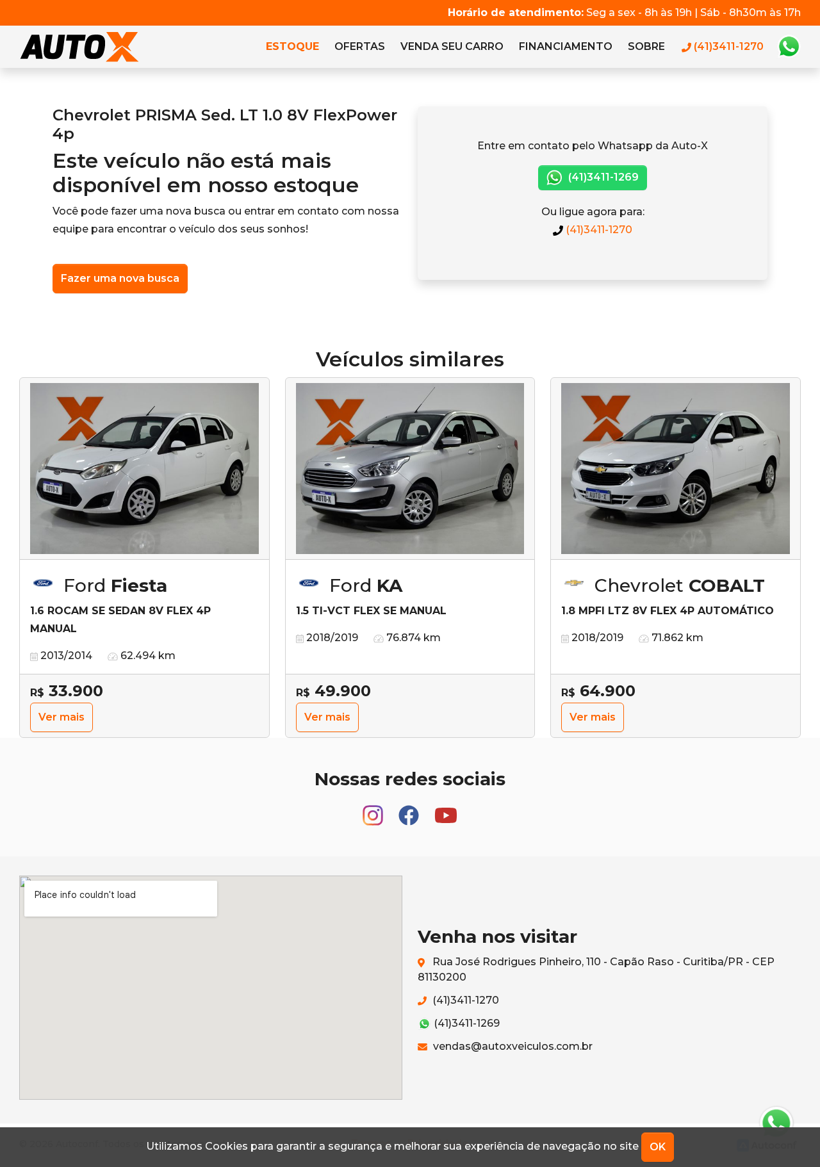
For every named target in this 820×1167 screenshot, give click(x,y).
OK (658, 1147)
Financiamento (565, 46)
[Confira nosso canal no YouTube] (446, 810)
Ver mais (61, 717)
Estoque (292, 46)
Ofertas (359, 46)
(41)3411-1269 (602, 177)
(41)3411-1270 (597, 230)
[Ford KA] (410, 469)
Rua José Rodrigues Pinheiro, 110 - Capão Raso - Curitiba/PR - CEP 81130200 (596, 969)
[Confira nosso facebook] (410, 810)
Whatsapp (788, 47)
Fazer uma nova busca (120, 278)
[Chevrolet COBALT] (675, 469)
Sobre (646, 46)
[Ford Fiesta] (144, 469)
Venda (452, 46)
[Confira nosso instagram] (374, 810)
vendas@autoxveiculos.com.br (511, 1046)
